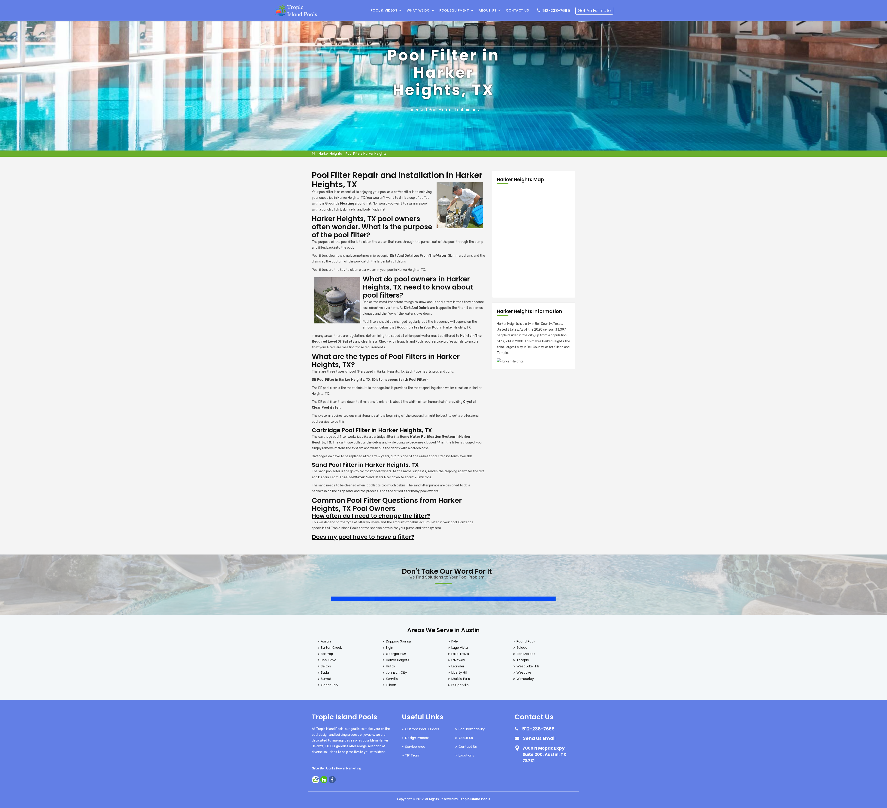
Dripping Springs (399, 641)
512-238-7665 (556, 10)
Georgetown (396, 653)
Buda (325, 672)
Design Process (417, 738)
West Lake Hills (528, 666)
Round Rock (525, 641)
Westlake (523, 672)
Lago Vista (459, 647)
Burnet (326, 678)
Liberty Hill (459, 672)
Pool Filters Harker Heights (366, 153)
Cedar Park (329, 685)
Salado (521, 647)
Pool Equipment (454, 10)
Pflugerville (460, 685)
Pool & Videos (384, 10)
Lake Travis (460, 653)
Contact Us (517, 10)
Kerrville (392, 678)
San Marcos (525, 653)
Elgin (389, 647)
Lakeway (458, 660)
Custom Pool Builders (422, 729)
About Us (487, 10)
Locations (466, 755)
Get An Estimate (594, 10)
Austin (326, 641)
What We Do (418, 10)
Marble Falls (460, 678)
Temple (522, 660)
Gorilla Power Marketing (343, 768)
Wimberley (525, 678)
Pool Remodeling (472, 729)
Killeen (391, 685)
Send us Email (539, 738)
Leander (457, 666)
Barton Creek (331, 647)
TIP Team (412, 755)
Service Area (415, 746)
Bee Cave (328, 660)
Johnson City (396, 672)
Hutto (390, 666)
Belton (326, 666)
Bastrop (327, 653)
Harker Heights (330, 153)
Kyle (454, 641)
